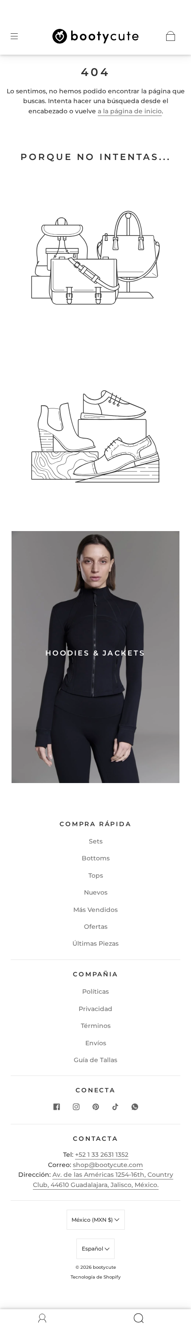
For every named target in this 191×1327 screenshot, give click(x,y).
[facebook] (56, 1107)
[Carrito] (170, 36)
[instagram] (76, 1107)
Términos (96, 1026)
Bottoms (96, 858)
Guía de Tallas (95, 1060)
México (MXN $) (93, 1219)
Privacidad (95, 1009)
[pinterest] (95, 1107)
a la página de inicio (130, 111)
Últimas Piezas (95, 943)
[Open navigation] (20, 36)
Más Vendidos (95, 910)
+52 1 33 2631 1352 (101, 1155)
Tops (95, 875)
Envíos (95, 1043)
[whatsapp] (134, 1107)
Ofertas (95, 927)
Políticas (95, 991)
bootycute (104, 1267)
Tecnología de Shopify (96, 1277)
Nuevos (95, 892)
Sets (96, 841)
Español (93, 1248)
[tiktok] (115, 1107)
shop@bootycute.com (108, 1165)
